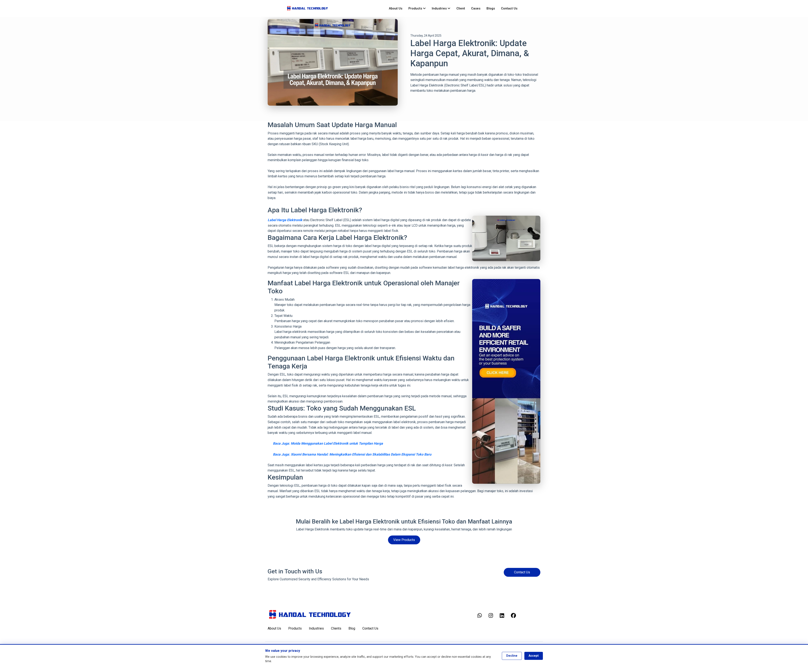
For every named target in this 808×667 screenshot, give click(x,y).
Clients (336, 628)
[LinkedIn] (502, 616)
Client (460, 8)
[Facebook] (513, 616)
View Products (404, 540)
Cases (475, 8)
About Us (395, 8)
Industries (440, 8)
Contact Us (509, 8)
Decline (511, 656)
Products (415, 8)
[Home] (307, 8)
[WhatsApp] (479, 616)
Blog (351, 628)
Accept (534, 656)
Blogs (490, 8)
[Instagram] (491, 616)
